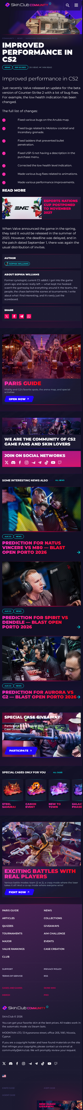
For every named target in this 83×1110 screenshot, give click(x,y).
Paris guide (22, 383)
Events (49, 941)
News (20, 38)
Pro (46, 995)
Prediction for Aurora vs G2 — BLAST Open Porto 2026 (39, 694)
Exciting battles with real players (40, 874)
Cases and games (12, 988)
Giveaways (51, 925)
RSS (46, 976)
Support (7, 969)
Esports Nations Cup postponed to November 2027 (61, 207)
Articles (8, 918)
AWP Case (49, 1088)
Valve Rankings (13, 949)
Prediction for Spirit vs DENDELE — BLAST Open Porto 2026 (35, 622)
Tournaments (12, 933)
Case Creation (54, 949)
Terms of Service (12, 976)
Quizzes (7, 925)
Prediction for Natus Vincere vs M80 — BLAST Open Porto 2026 (33, 548)
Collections (53, 918)
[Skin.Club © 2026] (25, 1008)
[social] (4, 1063)
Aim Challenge (54, 933)
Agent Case (8, 1095)
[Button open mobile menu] (76, 5)
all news (59, 480)
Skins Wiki (50, 988)
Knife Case (8, 1088)
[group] (12, 794)
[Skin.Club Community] (28, 4)
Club (5, 956)
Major (7, 941)
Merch (6, 995)
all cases (57, 772)
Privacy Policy (53, 969)
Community (8, 38)
